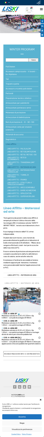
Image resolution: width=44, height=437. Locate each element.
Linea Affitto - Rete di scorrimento (16, 158)
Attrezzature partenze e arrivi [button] (18, 108)
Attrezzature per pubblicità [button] (17, 103)
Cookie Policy (16, 434)
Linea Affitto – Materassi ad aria (22, 275)
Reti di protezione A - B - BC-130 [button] (20, 122)
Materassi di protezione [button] (16, 112)
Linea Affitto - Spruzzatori (19, 193)
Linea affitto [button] (11, 144)
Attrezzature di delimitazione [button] (18, 117)
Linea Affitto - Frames (17, 180)
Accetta (22, 417)
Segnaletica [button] (11, 139)
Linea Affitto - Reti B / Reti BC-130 (22, 155)
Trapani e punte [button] (12, 84)
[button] (40, 400)
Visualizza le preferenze (22, 429)
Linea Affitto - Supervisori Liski (21, 196)
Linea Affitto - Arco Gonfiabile (21, 187)
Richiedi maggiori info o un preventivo (22, 354)
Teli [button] (7, 79)
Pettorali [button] (9, 93)
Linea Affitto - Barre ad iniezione (21, 190)
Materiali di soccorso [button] (15, 134)
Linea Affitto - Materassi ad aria (21, 167)
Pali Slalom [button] (10, 66)
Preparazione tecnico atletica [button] (18, 98)
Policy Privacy (27, 434)
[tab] (22, 67)
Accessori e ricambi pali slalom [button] (19, 88)
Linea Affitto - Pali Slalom (19, 149)
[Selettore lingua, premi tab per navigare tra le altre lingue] (7, 2)
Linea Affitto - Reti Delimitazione (21, 152)
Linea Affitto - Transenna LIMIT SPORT (21, 163)
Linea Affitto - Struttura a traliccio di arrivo (19, 184)
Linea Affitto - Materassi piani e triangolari (21, 171)
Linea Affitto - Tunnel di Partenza (18, 176)
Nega (22, 423)
